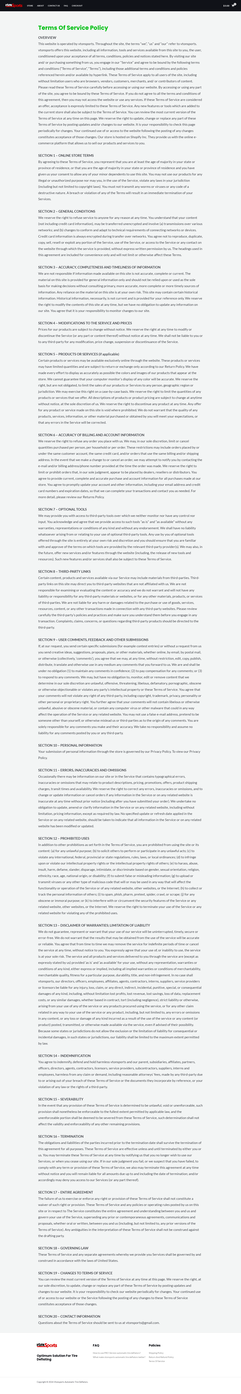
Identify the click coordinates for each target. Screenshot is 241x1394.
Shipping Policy (156, 1353)
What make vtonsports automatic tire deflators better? (119, 1357)
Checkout (77, 5)
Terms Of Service (157, 1361)
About (40, 5)
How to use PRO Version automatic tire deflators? (117, 1353)
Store (30, 5)
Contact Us (54, 5)
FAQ (66, 5)
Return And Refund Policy (161, 1357)
